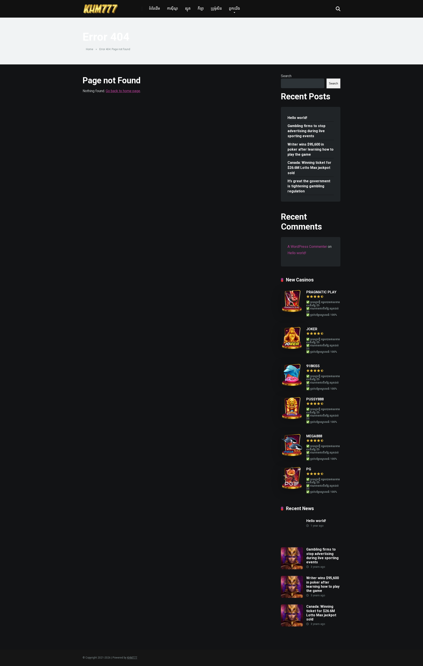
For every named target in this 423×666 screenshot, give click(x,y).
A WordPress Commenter (307, 247)
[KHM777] (101, 7)
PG (308, 469)
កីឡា (201, 8)
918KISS (313, 366)
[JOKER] (292, 348)
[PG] (292, 488)
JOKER (311, 329)
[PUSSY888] (292, 418)
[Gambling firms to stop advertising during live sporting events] (292, 568)
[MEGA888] (292, 455)
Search (286, 76)
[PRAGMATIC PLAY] (292, 311)
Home (89, 49)
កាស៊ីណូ (172, 8)
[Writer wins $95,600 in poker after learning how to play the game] (292, 597)
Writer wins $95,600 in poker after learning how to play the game (311, 149)
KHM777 (132, 657)
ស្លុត (188, 8)
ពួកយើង (234, 8)
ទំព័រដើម (154, 8)
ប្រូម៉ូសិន (216, 8)
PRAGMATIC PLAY (321, 292)
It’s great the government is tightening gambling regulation (309, 186)
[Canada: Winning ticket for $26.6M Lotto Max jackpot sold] (292, 625)
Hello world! (297, 118)
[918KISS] (292, 385)
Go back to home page (123, 91)
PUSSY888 (315, 399)
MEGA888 (314, 436)
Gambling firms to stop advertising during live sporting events (306, 131)
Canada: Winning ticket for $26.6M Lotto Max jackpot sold (309, 168)
